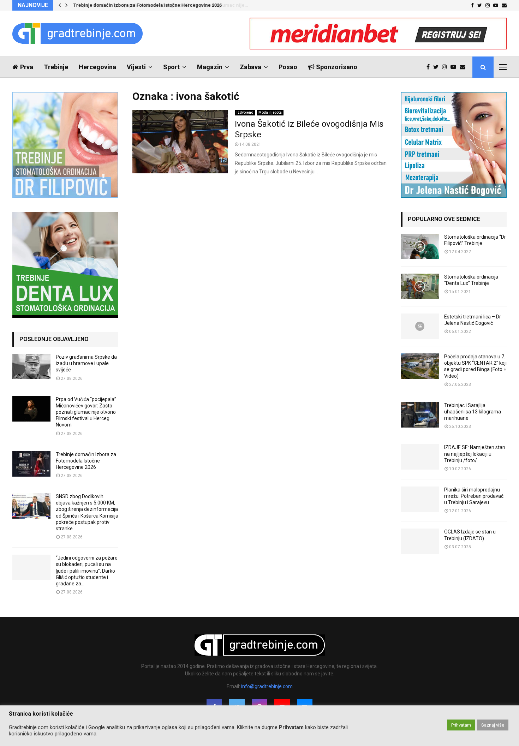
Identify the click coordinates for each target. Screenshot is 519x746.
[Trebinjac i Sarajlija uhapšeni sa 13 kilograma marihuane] (420, 415)
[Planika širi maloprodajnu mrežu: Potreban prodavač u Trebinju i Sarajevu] (420, 499)
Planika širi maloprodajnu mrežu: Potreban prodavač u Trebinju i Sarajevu (473, 496)
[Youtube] (455, 67)
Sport (171, 67)
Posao (288, 67)
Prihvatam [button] (461, 725)
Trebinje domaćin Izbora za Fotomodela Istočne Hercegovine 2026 (147, 5)
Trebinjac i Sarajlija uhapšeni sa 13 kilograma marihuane (472, 411)
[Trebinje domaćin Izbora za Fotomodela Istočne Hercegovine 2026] (31, 464)
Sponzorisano (336, 67)
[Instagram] (446, 67)
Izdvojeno (245, 112)
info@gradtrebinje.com (267, 686)
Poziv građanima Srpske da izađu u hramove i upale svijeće (86, 363)
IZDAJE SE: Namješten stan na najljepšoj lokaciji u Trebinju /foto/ (474, 453)
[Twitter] (437, 67)
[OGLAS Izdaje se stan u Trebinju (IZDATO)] (420, 541)
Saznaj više (492, 725)
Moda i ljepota (270, 112)
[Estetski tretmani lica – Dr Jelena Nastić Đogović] (420, 326)
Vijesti (136, 67)
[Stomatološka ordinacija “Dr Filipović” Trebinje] (420, 246)
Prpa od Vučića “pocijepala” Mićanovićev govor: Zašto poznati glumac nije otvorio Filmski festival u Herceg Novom (86, 412)
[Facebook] (429, 67)
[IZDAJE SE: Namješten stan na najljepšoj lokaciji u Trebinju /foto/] (420, 457)
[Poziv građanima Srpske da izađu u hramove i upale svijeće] (31, 366)
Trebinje (56, 67)
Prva (26, 67)
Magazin (209, 67)
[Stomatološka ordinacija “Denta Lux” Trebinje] (420, 286)
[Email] (464, 67)
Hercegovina (97, 67)
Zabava (250, 67)
